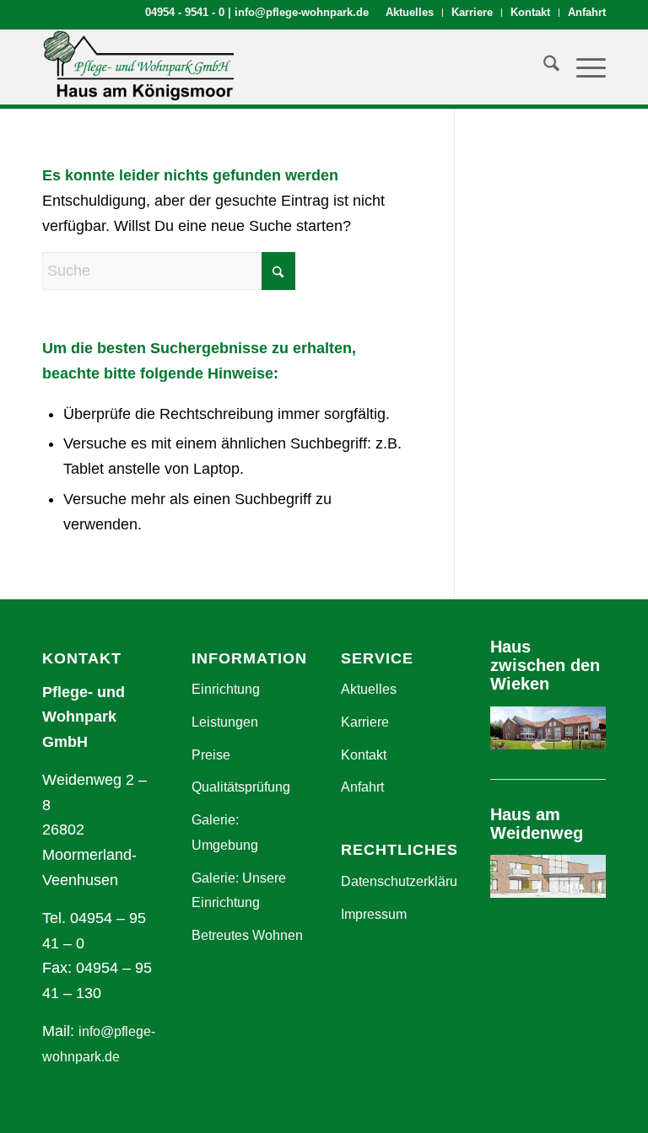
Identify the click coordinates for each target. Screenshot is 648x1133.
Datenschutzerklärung (398, 881)
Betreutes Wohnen (247, 935)
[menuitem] (410, 12)
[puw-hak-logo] (138, 67)
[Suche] (542, 67)
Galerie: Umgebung (225, 832)
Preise (211, 755)
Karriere (472, 12)
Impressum (374, 914)
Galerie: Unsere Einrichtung (239, 890)
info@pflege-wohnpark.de (302, 12)
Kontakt (530, 12)
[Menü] (582, 67)
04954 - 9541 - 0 (184, 12)
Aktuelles (410, 12)
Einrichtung (226, 689)
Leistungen (225, 722)
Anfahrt (587, 12)
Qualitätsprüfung (241, 787)
